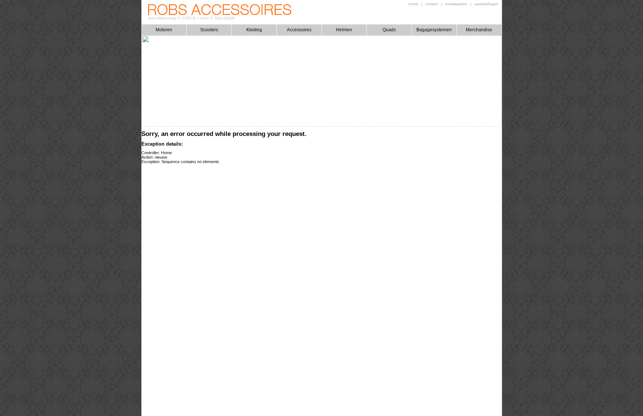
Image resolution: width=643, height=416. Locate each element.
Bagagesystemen (434, 29)
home (413, 4)
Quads (389, 29)
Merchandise (479, 29)
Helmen (344, 29)
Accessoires (299, 29)
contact (431, 4)
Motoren (164, 29)
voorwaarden (456, 4)
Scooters (209, 29)
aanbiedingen (486, 4)
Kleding (254, 29)
